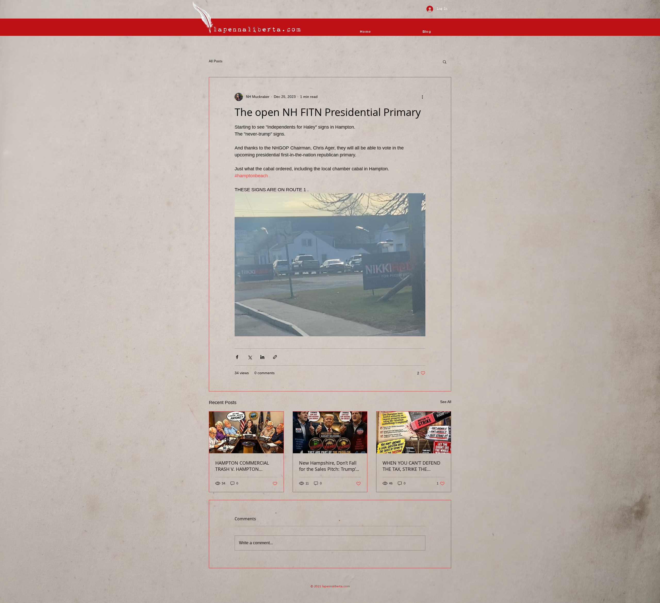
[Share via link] (275, 357)
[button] (444, 62)
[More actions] (422, 97)
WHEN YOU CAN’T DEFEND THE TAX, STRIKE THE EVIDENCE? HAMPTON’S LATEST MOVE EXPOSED (411, 466)
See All (445, 402)
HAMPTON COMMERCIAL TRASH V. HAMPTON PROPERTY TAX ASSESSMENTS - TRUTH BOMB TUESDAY (242, 466)
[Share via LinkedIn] (262, 357)
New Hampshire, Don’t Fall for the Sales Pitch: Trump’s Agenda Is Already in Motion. (328, 466)
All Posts (215, 61)
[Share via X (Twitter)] (249, 357)
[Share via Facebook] (237, 357)
